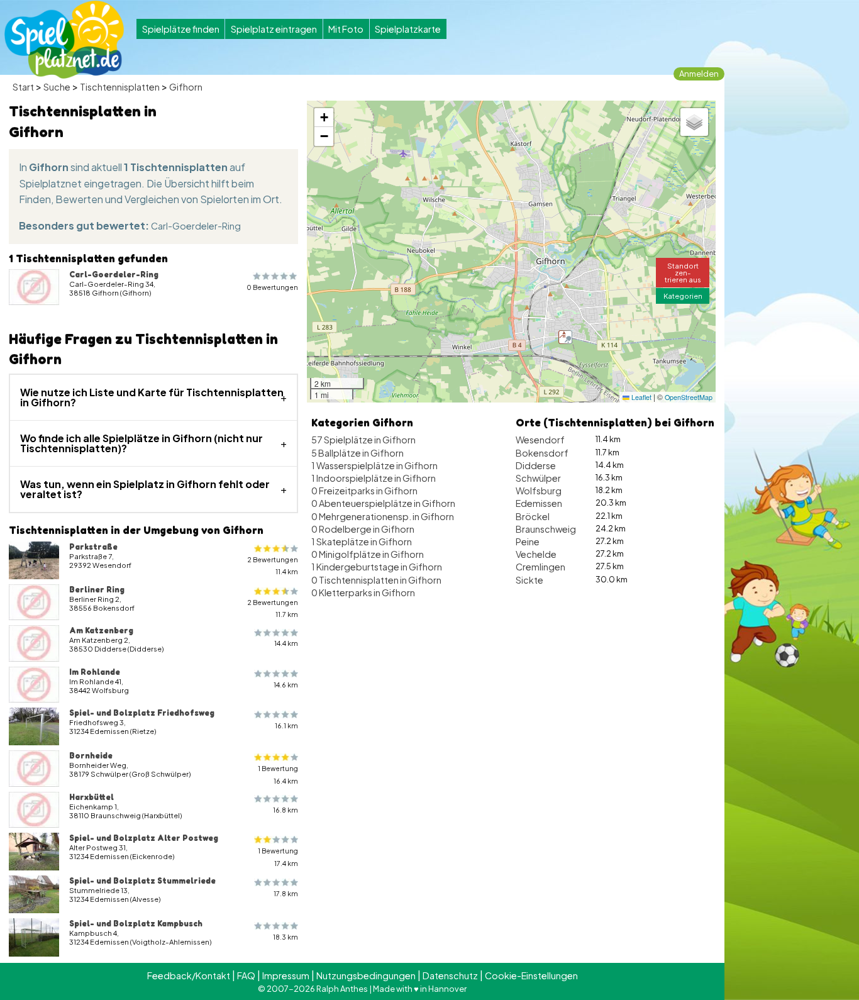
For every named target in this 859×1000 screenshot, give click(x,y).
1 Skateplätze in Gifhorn (361, 541)
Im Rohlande (94, 672)
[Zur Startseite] (64, 40)
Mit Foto (345, 29)
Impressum (285, 975)
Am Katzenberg (101, 630)
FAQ (246, 975)
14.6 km (286, 685)
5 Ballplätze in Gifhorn (357, 452)
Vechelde (536, 554)
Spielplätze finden (180, 29)
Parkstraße (93, 547)
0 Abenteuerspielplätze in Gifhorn (383, 503)
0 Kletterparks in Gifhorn (363, 592)
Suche (56, 86)
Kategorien (682, 295)
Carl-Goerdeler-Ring (196, 225)
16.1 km (286, 725)
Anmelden (699, 74)
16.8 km (285, 810)
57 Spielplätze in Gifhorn (363, 439)
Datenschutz (450, 975)
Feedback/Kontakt (188, 975)
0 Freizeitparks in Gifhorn (364, 490)
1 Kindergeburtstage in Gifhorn (376, 566)
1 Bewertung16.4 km (278, 774)
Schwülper (538, 478)
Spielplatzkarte (408, 29)
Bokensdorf (542, 452)
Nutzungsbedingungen (366, 975)
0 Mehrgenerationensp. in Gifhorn (382, 516)
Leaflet (640, 397)
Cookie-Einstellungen (531, 975)
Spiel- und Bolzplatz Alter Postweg (143, 838)
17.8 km (286, 893)
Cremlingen (540, 566)
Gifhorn (185, 86)
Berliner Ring (97, 589)
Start (23, 86)
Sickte (529, 580)
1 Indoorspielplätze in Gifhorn (373, 478)
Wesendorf (540, 439)
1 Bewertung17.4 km (278, 857)
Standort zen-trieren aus (683, 272)
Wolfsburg (539, 490)
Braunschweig (546, 529)
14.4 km (286, 643)
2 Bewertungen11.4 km (272, 565)
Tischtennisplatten (120, 86)
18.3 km (285, 937)
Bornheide (91, 755)
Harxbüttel (91, 797)
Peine (528, 541)
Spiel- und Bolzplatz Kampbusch (135, 923)
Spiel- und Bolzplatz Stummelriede (142, 880)
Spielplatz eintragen (274, 29)
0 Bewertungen (272, 287)
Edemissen (539, 503)
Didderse (536, 465)
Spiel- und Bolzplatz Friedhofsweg (141, 713)
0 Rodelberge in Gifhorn (362, 529)
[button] (565, 337)
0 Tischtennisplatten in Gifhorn (376, 580)
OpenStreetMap (688, 397)
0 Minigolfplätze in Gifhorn (367, 554)
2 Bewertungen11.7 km (272, 608)
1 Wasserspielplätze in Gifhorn (374, 465)
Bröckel (533, 516)
